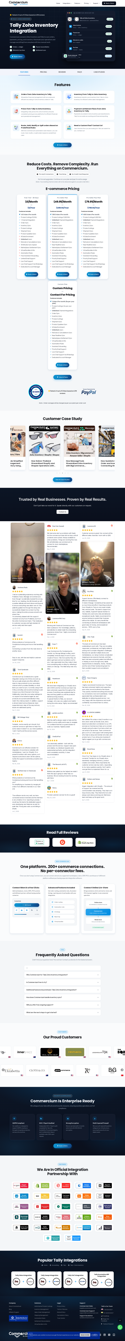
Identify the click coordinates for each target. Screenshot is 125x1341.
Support (95, 3)
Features (77, 3)
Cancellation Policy (62, 1315)
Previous (9, 448)
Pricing (86, 3)
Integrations (66, 3)
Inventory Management (41, 1309)
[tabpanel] (27, 448)
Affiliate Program (14, 1312)
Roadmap (106, 1316)
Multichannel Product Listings (43, 1306)
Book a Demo (110, 3)
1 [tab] (57, 473)
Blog (10, 1309)
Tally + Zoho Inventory (77, 1265)
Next (116, 448)
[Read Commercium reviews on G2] (62, 842)
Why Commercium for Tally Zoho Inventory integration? (47, 975)
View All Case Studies (63, 479)
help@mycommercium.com (88, 1308)
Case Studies (99, 72)
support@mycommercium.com (89, 1313)
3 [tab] (62, 473)
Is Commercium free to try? (36, 982)
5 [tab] (68, 473)
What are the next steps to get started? (41, 1012)
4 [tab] (65, 473)
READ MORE (85, 1335)
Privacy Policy (61, 1306)
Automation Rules (39, 1318)
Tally (64, 1265)
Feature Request (108, 1324)
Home (58, 3)
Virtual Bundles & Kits (40, 1324)
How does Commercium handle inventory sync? (44, 997)
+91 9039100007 (108, 1313)
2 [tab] (60, 473)
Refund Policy (61, 1312)
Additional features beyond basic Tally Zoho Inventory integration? (51, 990)
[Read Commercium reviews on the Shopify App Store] (85, 842)
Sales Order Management (42, 1312)
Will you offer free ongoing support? (39, 1005)
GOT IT (95, 1335)
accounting (55, 1265)
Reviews (62, 72)
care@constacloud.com (87, 1318)
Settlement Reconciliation (42, 1321)
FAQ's (79, 72)
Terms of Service (62, 1309)
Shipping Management (41, 1315)
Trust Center (61, 1318)
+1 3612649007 (108, 1309)
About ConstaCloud (15, 1306)
